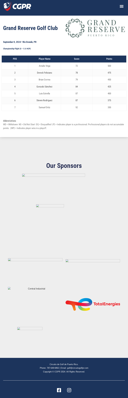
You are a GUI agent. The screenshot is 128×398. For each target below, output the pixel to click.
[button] (121, 6)
